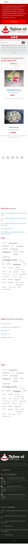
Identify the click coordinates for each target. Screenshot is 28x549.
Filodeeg (15, 251)
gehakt (15, 254)
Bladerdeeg (5, 246)
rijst (20, 277)
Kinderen (20, 47)
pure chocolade (5, 276)
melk (10, 271)
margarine (17, 267)
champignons (20, 246)
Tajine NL (3, 213)
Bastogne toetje (8, 228)
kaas (21, 259)
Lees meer (14, 101)
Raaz (2, 232)
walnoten (4, 287)
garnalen (22, 251)
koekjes (17, 264)
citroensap (13, 249)
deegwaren (6, 252)
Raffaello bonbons (9, 534)
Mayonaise (4, 271)
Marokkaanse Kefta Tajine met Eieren (15, 477)
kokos (24, 264)
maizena (10, 267)
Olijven (23, 272)
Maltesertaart (4, 330)
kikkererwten (22, 261)
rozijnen (4, 279)
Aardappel (4, 242)
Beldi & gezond (13, 45)
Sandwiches (19, 49)
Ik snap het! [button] (14, 21)
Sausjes (24, 49)
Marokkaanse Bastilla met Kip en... (15, 486)
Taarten (10, 51)
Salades (14, 49)
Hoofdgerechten (14, 47)
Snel (3, 51)
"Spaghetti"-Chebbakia (6, 337)
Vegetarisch (14, 53)
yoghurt (19, 287)
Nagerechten (4, 49)
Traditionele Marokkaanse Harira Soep (16, 494)
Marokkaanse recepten (19, 269)
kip (3, 264)
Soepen (6, 51)
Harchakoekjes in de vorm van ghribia (9, 327)
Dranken (7, 47)
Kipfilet (8, 264)
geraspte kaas (6, 257)
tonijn (22, 282)
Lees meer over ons (6, 470)
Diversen (3, 47)
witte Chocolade (11, 287)
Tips (25, 51)
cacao (12, 245)
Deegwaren (20, 45)
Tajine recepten (16, 51)
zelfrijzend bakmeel (6, 289)
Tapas (21, 51)
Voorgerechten (19, 285)
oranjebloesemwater (6, 274)
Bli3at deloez (14, 127)
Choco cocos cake (5, 323)
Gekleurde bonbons (13, 90)
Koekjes (24, 47)
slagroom (18, 279)
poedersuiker (23, 274)
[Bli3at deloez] (14, 116)
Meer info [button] (12, 17)
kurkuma (4, 267)
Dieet (24, 45)
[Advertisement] (12, 172)
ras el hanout (14, 276)
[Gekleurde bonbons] (14, 78)
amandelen (13, 243)
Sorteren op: (13, 63)
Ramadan (10, 49)
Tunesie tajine (4, 334)
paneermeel (15, 274)
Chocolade (5, 248)
